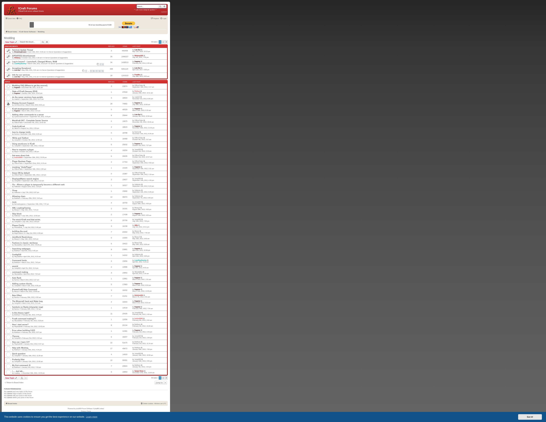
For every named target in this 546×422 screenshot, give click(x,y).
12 (99, 71)
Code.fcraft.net (18, 126)
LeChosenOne (19, 105)
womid (15, 266)
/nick (14, 202)
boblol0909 (18, 157)
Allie (136, 225)
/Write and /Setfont (20, 138)
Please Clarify (18, 225)
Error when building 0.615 (23, 330)
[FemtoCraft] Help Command (24, 289)
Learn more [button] (91, 417)
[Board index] (11, 10)
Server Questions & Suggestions (60, 52)
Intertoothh (139, 295)
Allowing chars (18, 196)
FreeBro (137, 74)
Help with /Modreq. (20, 348)
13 (102, 71)
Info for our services (21, 75)
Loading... (17, 373)
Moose (137, 231)
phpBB (78, 408)
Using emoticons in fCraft (23, 144)
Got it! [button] (530, 417)
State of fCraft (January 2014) (24, 91)
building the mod (19, 231)
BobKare (17, 198)
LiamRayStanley (20, 63)
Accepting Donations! (21, 68)
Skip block (16, 214)
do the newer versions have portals (27, 97)
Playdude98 (18, 326)
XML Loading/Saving (21, 208)
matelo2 (17, 99)
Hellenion (17, 186)
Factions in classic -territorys (25, 243)
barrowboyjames (20, 204)
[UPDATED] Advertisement (23, 56)
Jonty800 (17, 140)
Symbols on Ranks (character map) (27, 307)
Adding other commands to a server (28, 115)
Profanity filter (18, 359)
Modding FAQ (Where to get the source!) (29, 85)
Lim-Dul (137, 50)
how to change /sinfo (21, 132)
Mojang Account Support (23, 103)
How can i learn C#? (21, 342)
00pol (16, 151)
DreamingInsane (20, 52)
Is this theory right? (20, 313)
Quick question (18, 354)
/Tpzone (15, 336)
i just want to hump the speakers (150, 11)
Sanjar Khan (139, 371)
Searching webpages (21, 249)
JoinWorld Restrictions (22, 237)
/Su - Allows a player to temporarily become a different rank (38, 185)
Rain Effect (17, 295)
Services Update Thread (22, 50)
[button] (166, 42)
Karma (16, 134)
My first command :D (21, 365)
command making (20, 272)
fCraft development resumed (24, 109)
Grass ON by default (21, 173)
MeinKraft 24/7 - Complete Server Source (30, 120)
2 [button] (163, 42)
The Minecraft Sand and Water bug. (27, 301)
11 (96, 71)
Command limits (19, 260)
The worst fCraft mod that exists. (26, 220)
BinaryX (17, 210)
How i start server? (20, 324)
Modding (9, 38)
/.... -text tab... (18, 371)
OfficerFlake (139, 85)
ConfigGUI (16, 255)
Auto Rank (16, 278)
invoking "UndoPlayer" (22, 167)
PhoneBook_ (18, 227)
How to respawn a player (23, 150)
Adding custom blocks (22, 284)
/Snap (14, 190)
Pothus (137, 91)
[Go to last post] (142, 50)
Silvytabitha (18, 245)
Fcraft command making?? (24, 319)
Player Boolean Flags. (21, 161)
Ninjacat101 (139, 55)
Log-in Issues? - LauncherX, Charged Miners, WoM (34, 62)
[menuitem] (19, 18)
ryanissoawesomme (21, 116)
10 (93, 71)
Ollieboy (17, 58)
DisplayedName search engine (25, 179)
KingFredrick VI (19, 233)
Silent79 (17, 128)
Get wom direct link (20, 155)
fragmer (137, 61)
